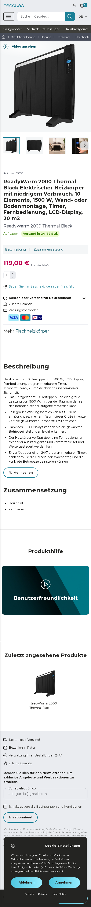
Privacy (42, 894)
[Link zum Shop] (13, 5)
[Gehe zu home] (4, 37)
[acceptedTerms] (5, 806)
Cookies (29, 894)
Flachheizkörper (32, 331)
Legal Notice (59, 894)
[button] (84, 145)
